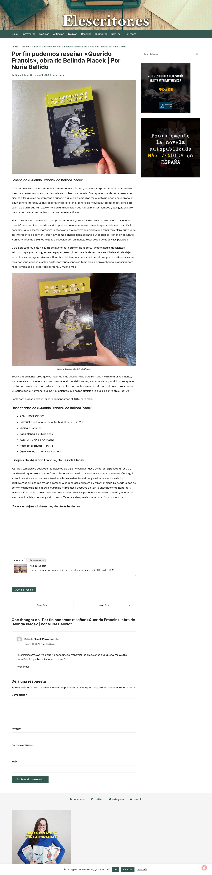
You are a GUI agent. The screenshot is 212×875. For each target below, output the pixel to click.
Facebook (78, 799)
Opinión (72, 34)
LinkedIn (137, 799)
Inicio (15, 34)
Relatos (116, 34)
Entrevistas (28, 34)
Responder (23, 666)
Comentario (19, 695)
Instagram (117, 799)
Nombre (16, 728)
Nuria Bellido (22, 74)
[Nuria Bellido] (20, 568)
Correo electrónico (22, 745)
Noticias (44, 34)
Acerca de (18, 560)
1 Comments (57, 74)
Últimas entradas (35, 560)
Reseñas (86, 34)
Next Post (105, 605)
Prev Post (43, 605)
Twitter (98, 799)
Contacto (130, 34)
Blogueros (101, 34)
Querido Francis (24, 589)
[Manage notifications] (204, 867)
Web (14, 761)
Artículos (58, 34)
